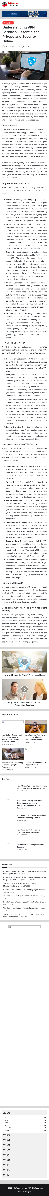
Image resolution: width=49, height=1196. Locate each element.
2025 (6, 1135)
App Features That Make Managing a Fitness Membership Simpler (35, 737)
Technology (8, 23)
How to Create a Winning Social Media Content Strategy (25, 902)
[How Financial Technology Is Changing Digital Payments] (13, 754)
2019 (6, 1165)
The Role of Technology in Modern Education (20, 896)
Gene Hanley (10, 47)
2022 (6, 1150)
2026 (6, 1112)
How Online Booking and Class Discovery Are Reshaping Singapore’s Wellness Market (29, 803)
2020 (6, 1160)
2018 (6, 1170)
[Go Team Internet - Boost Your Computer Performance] (11, 4)
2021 (6, 1155)
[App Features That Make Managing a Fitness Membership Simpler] (36, 726)
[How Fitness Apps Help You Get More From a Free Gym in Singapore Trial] (8, 791)
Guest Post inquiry (24, 1192)
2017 (6, 1175)
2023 (6, 1145)
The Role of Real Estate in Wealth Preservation (21, 908)
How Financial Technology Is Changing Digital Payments (12, 765)
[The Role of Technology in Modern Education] (36, 754)
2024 (6, 1140)
